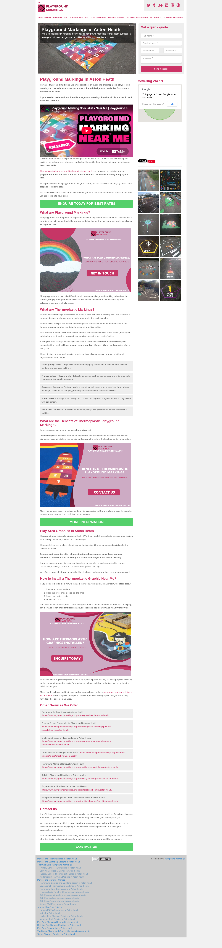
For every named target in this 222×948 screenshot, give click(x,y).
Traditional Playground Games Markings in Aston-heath (63, 931)
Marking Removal (116, 18)
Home (40, 18)
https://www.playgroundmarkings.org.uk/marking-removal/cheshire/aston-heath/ (80, 767)
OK (172, 104)
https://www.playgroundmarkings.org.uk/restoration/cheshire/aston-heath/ (77, 790)
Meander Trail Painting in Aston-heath (58, 919)
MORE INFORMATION (87, 522)
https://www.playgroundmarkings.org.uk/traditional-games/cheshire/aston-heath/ (80, 801)
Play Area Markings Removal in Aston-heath (58, 922)
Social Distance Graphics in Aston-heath (56, 934)
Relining (131, 18)
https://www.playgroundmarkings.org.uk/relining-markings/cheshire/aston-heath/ (80, 778)
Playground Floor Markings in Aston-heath (57, 858)
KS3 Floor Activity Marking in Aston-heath (59, 901)
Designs (47, 18)
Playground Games (79, 18)
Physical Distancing (173, 18)
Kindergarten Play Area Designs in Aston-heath (62, 877)
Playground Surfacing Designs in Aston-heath (58, 862)
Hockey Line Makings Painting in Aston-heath (61, 916)
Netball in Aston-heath (50, 913)
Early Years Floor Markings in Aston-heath (60, 871)
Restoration (142, 18)
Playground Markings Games (51, 880)
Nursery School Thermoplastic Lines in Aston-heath (64, 874)
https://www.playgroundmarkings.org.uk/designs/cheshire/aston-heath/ (75, 715)
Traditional (156, 18)
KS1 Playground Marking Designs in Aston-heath (63, 895)
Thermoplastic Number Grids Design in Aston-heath (64, 892)
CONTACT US (86, 847)
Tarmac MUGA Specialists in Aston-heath (59, 910)
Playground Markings (174, 858)
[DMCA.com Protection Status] (101, 859)
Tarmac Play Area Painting (49, 907)
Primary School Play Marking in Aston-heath (60, 868)
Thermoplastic (60, 18)
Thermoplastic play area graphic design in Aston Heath (66, 171)
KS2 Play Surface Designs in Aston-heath (59, 898)
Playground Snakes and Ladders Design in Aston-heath (66, 883)
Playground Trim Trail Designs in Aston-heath (61, 889)
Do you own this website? (153, 104)
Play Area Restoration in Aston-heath (54, 928)
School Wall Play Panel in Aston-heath (58, 904)
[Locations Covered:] (39, 3)
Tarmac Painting (98, 18)
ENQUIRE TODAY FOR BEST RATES (86, 203)
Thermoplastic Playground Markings (54, 865)
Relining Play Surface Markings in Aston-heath (59, 925)
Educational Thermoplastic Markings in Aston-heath (64, 886)
